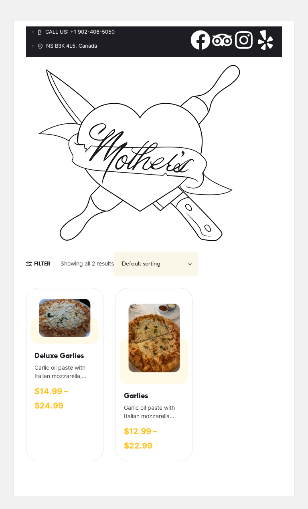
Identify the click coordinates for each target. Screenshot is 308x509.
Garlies (136, 396)
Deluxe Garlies (59, 356)
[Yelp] (265, 40)
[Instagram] (244, 40)
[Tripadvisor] (222, 40)
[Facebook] (200, 40)
